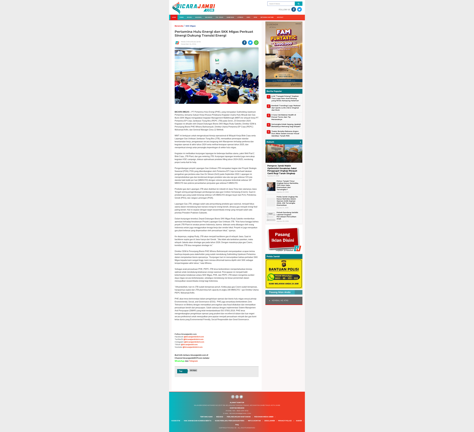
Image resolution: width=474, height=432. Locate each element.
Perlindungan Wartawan (239, 417)
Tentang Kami (206, 417)
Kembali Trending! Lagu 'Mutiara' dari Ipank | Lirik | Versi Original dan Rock (286, 108)
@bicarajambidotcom (194, 337)
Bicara (189, 17)
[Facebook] (233, 397)
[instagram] (237, 397)
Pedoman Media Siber (263, 417)
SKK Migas (208, 17)
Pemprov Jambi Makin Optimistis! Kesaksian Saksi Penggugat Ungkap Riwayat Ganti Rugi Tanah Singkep (282, 170)
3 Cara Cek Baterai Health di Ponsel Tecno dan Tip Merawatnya (283, 117)
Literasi (240, 17)
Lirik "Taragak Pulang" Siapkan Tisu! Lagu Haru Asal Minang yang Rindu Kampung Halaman (285, 98)
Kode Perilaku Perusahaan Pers (229, 421)
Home (174, 17)
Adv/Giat (280, 17)
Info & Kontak (254, 421)
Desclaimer (269, 421)
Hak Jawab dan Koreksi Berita (197, 421)
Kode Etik (175, 421)
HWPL (248, 17)
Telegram (193, 361)
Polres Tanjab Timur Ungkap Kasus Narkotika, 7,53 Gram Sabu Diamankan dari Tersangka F (287, 185)
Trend (181, 17)
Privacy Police (285, 421)
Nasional (198, 17)
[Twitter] (241, 397)
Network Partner (267, 17)
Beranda (179, 26)
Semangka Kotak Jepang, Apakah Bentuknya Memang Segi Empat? (286, 125)
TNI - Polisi (219, 17)
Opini (255, 17)
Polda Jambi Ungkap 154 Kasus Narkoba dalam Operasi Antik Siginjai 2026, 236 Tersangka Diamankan (287, 201)
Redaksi (219, 417)
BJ (235, 428)
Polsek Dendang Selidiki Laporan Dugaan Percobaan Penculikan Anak (287, 215)
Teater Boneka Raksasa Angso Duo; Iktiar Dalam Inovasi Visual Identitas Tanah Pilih (285, 133)
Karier (299, 421)
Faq (237, 425)
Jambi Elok (230, 17)
